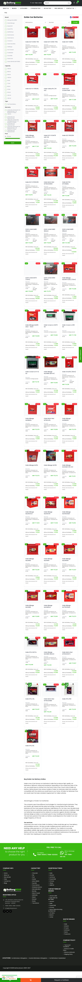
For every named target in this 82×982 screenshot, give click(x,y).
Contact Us (70, 8)
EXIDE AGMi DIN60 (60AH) (31, 230)
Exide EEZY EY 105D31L (32, 89)
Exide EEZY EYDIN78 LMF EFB (50, 136)
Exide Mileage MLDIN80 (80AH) (49, 653)
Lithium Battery (36, 8)
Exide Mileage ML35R (50, 465)
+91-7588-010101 (36, 3)
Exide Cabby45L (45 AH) (50, 89)
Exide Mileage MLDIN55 (48, 559)
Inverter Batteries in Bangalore (38, 958)
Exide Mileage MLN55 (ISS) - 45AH (31, 326)
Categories (23, 8)
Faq (5, 13)
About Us (6, 8)
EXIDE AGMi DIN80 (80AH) (49, 230)
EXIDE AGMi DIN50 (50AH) (49, 279)
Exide (51, 873)
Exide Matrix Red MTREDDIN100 (49, 183)
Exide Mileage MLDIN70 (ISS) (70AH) (69, 279)
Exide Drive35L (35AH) (69, 372)
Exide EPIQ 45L (29, 699)
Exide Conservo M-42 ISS (32, 372)
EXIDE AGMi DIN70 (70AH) (31, 279)
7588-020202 (52, 855)
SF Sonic (52, 881)
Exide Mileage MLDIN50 (29, 559)
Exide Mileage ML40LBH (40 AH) (67, 466)
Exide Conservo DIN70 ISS (51, 326)
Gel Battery (47, 8)
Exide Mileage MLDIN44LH (29, 513)
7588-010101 (41, 855)
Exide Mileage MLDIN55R (66, 559)
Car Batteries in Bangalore (19, 958)
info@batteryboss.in (11, 908)
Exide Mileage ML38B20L (29, 419)
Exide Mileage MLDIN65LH (48, 606)
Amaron (52, 875)
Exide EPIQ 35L (29, 746)
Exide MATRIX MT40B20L (66, 183)
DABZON (52, 885)
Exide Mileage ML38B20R (66, 419)
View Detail (32, 38)
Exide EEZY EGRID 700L (51, 42)
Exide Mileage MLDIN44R (48, 513)
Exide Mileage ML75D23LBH (66, 606)
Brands (14, 8)
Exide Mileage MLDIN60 (29, 606)
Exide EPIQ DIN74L (31, 652)
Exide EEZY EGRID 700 (32, 42)
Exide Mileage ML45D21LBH (66, 513)
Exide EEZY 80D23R (68, 135)
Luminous (52, 877)
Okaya (51, 883)
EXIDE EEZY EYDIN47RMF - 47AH (68, 89)
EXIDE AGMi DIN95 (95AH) (67, 230)
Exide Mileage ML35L (31, 465)
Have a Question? (80, 355)
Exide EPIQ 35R (66, 699)
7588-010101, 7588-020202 (12, 906)
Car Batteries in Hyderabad (57, 958)
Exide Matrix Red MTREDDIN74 (67, 653)
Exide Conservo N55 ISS (68, 326)
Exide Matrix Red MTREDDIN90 (49, 700)
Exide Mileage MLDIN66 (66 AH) (49, 372)
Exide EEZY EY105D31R (32, 182)
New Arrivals (59, 8)
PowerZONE (53, 879)
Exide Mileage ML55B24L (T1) (29, 136)
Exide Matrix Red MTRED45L (49, 419)
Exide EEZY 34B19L (67, 42)
